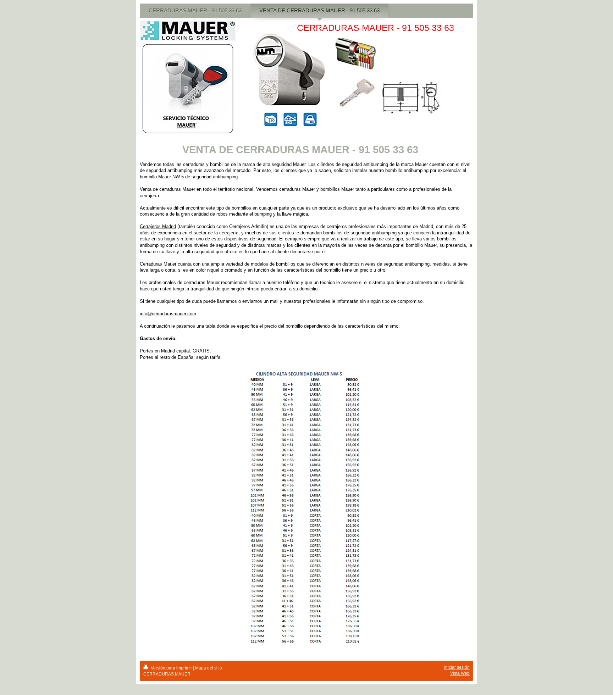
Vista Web (460, 673)
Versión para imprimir (171, 668)
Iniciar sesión (457, 667)
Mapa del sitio (208, 668)
